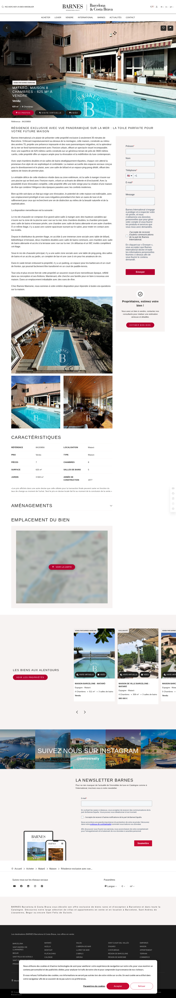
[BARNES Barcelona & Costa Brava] (88, 6)
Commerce (145, 957)
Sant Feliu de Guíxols (23, 957)
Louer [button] (58, 17)
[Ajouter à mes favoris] (164, 28)
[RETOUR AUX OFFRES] (7, 28)
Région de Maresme (117, 957)
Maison (143, 946)
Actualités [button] (115, 17)
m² (171, 7)
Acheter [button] (45, 17)
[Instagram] (35, 886)
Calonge (48, 957)
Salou (79, 943)
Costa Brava (113, 950)
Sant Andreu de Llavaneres (20, 948)
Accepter (118, 986)
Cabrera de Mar (83, 946)
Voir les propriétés (30, 677)
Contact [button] (130, 17)
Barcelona (18, 944)
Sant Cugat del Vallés (118, 943)
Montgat (48, 950)
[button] (152, 7)
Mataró (47, 943)
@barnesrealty (88, 758)
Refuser (141, 986)
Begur (16, 953)
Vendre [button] (69, 17)
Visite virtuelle (51, 113)
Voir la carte (63, 567)
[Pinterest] (42, 886)
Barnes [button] (101, 17)
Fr (162, 7)
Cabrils (79, 954)
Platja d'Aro (50, 954)
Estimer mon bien (140, 325)
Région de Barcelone (118, 954)
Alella (47, 946)
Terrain (143, 954)
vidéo (74, 113)
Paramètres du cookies (94, 986)
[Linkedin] (28, 886)
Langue (111, 886)
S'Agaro (111, 946)
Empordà (144, 943)
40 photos (23, 113)
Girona (79, 957)
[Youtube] (14, 886)
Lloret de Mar (83, 950)
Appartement (146, 950)
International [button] (85, 17)
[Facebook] (21, 886)
